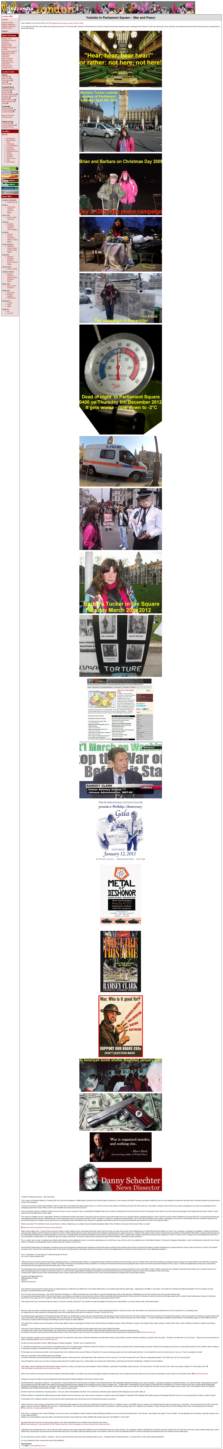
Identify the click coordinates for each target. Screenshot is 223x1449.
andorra (10, 236)
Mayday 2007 (7, 39)
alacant (9, 234)
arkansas (10, 275)
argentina (10, 246)
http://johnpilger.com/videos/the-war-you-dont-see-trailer (41, 1368)
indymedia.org (12, 202)
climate (9, 303)
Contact (10, 23)
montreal (10, 228)
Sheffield (10, 157)
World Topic (11, 162)
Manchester (11, 149)
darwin (15, 262)
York (8, 160)
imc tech (10, 313)
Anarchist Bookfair (8, 125)
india (9, 269)
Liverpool (10, 147)
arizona (10, 274)
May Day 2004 (7, 60)
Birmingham (11, 138)
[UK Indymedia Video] (10, 182)
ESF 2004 (5, 57)
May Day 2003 (7, 66)
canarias (10, 209)
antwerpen (11, 238)
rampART (5, 77)
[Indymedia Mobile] (10, 170)
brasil (15, 248)
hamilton (10, 224)
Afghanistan (56, 23)
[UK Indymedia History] (10, 194)
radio (9, 305)
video (9, 306)
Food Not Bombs (8, 110)
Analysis (65, 23)
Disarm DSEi (6, 108)
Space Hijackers (8, 101)
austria (15, 240)
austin (15, 277)
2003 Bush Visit (7, 62)
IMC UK (5, 134)
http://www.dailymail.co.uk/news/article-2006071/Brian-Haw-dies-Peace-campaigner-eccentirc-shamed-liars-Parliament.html (66, 1424)
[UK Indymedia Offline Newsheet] (10, 190)
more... (9, 212)
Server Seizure (7, 58)
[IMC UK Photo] (10, 174)
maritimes (10, 226)
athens (9, 240)
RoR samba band (8, 100)
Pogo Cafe (6, 84)
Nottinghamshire (12, 151)
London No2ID (7, 112)
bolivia (9, 248)
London (75, 23)
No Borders (6, 91)
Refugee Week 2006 (9, 48)
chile (15, 250)
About (4, 23)
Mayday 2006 (7, 46)
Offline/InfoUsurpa (8, 89)
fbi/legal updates (10, 295)
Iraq (70, 23)
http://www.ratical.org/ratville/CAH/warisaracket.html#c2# (42, 1227)
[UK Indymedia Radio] (10, 186)
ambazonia (11, 207)
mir (8, 311)
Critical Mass (6, 123)
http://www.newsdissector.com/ (46, 1339)
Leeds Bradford (12, 146)
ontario (9, 229)
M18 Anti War (6, 44)
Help (10, 28)
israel (14, 286)
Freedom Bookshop (9, 94)
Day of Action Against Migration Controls (9, 52)
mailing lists (11, 298)
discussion (11, 292)
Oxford (9, 153)
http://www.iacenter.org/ (147, 1332)
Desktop (5, 19)
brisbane (10, 260)
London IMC (7, 16)
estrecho (10, 211)
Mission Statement (8, 24)
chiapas (10, 250)
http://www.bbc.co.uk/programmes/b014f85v (38, 1408)
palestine (10, 288)
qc (13, 219)
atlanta (9, 277)
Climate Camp (7, 117)
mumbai (14, 269)
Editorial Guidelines (9, 26)
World (81, 23)
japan (15, 217)
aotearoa (10, 258)
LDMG (4, 103)
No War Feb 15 (7, 67)
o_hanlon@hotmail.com (37, 1446)
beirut (9, 286)
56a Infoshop (6, 80)
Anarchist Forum (8, 127)
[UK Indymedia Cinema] (10, 178)
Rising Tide (6, 92)
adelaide (10, 257)
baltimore (10, 279)
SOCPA (48, 23)
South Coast (11, 158)
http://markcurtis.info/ (201, 1374)
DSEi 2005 (6, 55)
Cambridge (10, 144)
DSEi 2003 (6, 64)
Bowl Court (6, 79)
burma (9, 217)
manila (9, 219)
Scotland (10, 155)
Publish (4, 28)
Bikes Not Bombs (8, 115)
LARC (4, 82)
